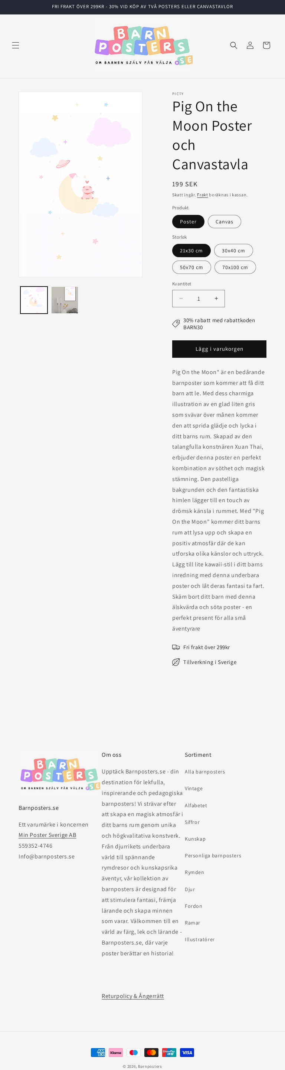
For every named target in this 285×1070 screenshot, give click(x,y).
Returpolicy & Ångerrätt (133, 996)
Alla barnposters (205, 771)
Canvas (224, 221)
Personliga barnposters (213, 855)
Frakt (202, 194)
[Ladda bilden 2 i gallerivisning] (64, 300)
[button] (15, 45)
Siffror (192, 822)
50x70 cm (191, 267)
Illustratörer (200, 939)
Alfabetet (196, 805)
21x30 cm (191, 250)
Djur (190, 889)
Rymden (194, 872)
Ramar (192, 922)
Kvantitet (181, 284)
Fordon (194, 906)
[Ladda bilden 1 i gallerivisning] (34, 300)
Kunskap (195, 838)
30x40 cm (233, 250)
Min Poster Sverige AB (47, 835)
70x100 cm (235, 267)
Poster (188, 221)
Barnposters (150, 1066)
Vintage (194, 788)
